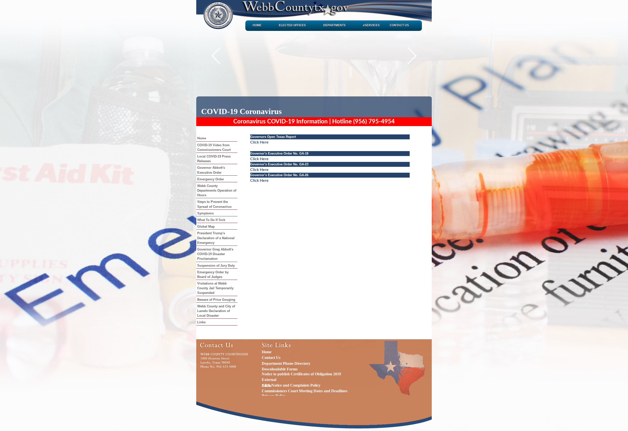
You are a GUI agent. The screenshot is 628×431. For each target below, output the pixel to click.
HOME (257, 25)
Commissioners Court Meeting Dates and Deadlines (304, 391)
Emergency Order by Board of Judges (213, 274)
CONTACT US (399, 25)
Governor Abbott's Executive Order (211, 170)
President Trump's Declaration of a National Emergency (216, 237)
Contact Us (271, 357)
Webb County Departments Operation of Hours (216, 190)
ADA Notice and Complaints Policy (291, 385)
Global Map (206, 226)
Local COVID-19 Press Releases (214, 159)
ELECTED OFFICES (292, 25)
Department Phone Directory (286, 363)
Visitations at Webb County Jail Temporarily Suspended (215, 288)
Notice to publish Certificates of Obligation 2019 (301, 374)
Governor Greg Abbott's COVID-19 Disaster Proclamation (215, 254)
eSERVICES (371, 25)
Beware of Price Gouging (216, 299)
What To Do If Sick (211, 220)
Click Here (259, 142)
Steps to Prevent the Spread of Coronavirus (214, 204)
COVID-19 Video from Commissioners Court (214, 147)
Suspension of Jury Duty (216, 265)
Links (201, 322)
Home (201, 138)
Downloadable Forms (280, 369)
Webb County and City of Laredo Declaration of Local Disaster (216, 310)
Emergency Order (210, 179)
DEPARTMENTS (334, 25)
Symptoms (205, 213)
